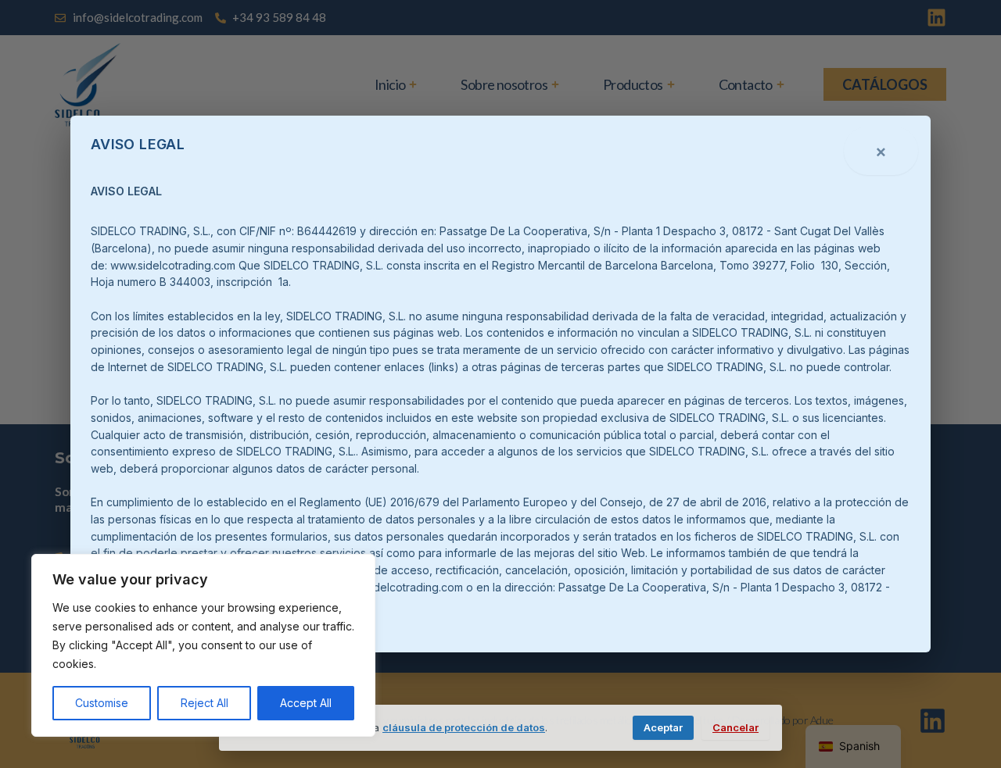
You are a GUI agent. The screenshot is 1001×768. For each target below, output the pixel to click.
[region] (203, 645)
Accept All (306, 702)
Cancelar (735, 727)
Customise (101, 702)
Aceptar (663, 727)
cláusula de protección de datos (463, 727)
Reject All (204, 702)
